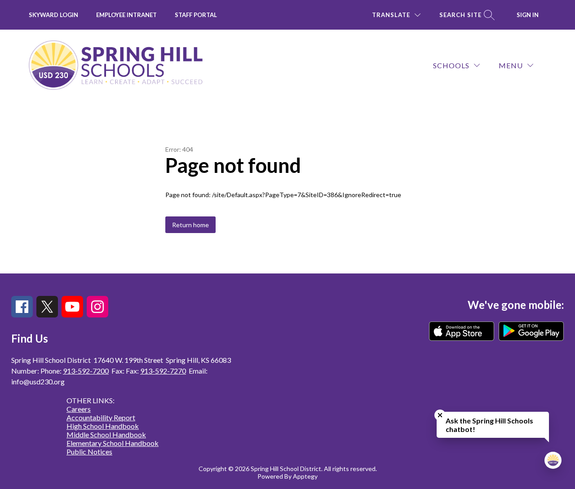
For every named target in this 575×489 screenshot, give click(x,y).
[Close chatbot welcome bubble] (440, 415)
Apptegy (305, 476)
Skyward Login (53, 14)
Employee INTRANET (126, 14)
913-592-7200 (86, 370)
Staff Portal (196, 14)
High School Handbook (102, 426)
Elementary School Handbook (112, 443)
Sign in (528, 14)
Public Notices (89, 451)
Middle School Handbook (106, 434)
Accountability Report (100, 417)
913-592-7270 (163, 370)
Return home (190, 225)
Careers (78, 409)
